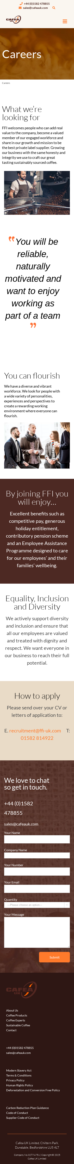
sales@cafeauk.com (35, 7)
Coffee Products (16, 1015)
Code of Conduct (17, 1112)
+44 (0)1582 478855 (36, 3)
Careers (6, 83)
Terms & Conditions (18, 1075)
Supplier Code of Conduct (22, 1117)
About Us (12, 1010)
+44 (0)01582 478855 (20, 1048)
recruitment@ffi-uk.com (35, 730)
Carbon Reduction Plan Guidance (27, 1108)
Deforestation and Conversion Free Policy (33, 1090)
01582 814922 (37, 738)
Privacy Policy (15, 1080)
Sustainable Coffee (18, 1025)
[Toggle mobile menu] (65, 21)
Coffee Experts (15, 1020)
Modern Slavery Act (18, 1070)
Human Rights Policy (19, 1085)
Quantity (10, 899)
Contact (11, 1030)
